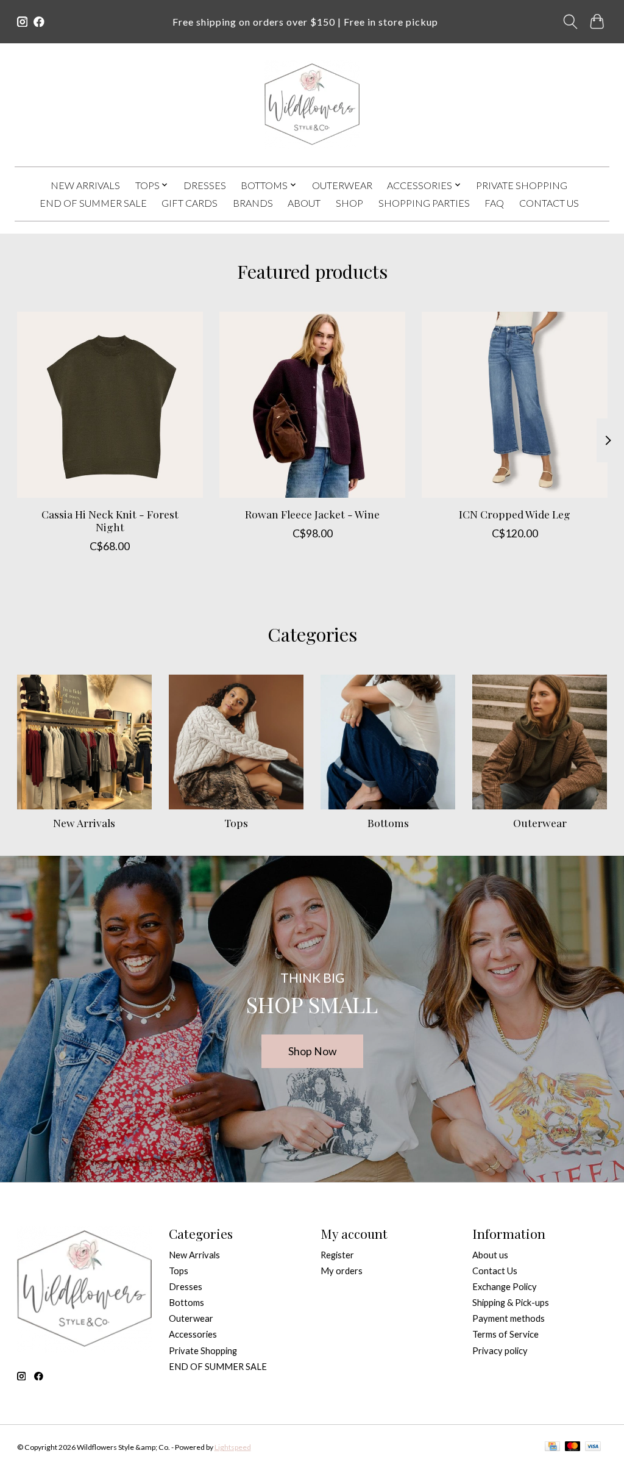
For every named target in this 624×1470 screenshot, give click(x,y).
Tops (236, 823)
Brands (253, 203)
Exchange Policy (504, 1287)
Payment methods (508, 1318)
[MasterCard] (573, 1447)
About (304, 203)
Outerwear (342, 185)
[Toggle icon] (570, 21)
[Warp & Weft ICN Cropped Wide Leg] (515, 405)
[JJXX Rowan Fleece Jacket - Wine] (312, 405)
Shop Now (312, 1051)
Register (337, 1255)
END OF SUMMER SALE (93, 203)
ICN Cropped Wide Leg (514, 514)
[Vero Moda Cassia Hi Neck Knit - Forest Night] (110, 405)
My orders (342, 1271)
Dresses (204, 185)
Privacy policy (500, 1351)
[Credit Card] (552, 1447)
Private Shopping (521, 185)
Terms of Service (505, 1334)
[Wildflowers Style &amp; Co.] (311, 104)
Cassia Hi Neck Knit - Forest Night (109, 520)
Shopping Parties (424, 203)
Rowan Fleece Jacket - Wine (312, 514)
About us (490, 1255)
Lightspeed (232, 1447)
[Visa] (593, 1447)
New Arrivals (85, 185)
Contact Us (549, 203)
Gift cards (189, 203)
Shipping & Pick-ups (510, 1302)
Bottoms (388, 823)
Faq (494, 203)
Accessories (193, 1334)
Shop (349, 203)
